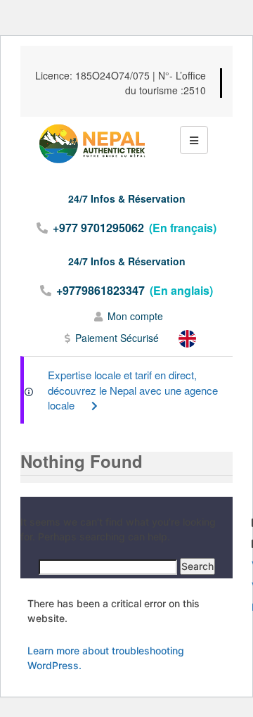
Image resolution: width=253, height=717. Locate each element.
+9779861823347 (100, 290)
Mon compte (135, 316)
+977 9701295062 (98, 228)
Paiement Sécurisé (117, 338)
